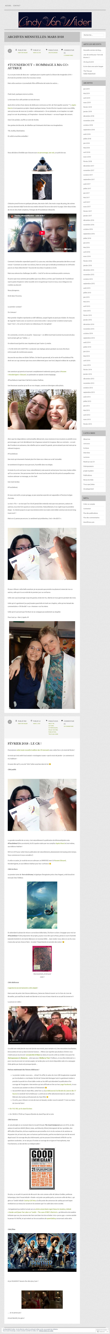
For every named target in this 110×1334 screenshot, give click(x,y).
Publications (52, 732)
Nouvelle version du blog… (92, 50)
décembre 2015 (88, 270)
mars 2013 (87, 419)
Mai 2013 (86, 410)
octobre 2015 (88, 279)
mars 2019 (87, 102)
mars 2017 (87, 206)
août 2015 (86, 288)
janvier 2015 (87, 320)
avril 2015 (86, 306)
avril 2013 (86, 415)
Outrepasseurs (53, 727)
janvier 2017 (87, 216)
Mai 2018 (86, 148)
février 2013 (87, 424)
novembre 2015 (88, 274)
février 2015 (87, 315)
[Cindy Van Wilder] (55, 21)
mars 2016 (87, 256)
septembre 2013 (89, 392)
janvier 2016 (87, 265)
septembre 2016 (89, 234)
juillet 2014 (87, 347)
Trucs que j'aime (53, 734)
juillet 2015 (87, 292)
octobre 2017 (88, 175)
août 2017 (86, 184)
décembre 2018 (88, 116)
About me (51, 723)
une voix (51, 152)
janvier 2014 (87, 374)
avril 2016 (86, 252)
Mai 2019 (86, 93)
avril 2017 (86, 202)
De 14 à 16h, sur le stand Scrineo (21, 1108)
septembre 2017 (89, 179)
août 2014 (86, 342)
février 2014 (87, 369)
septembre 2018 (89, 129)
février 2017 (87, 211)
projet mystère (53, 729)
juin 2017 (86, 193)
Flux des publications (90, 513)
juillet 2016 (87, 238)
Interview (86, 452)
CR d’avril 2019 (88, 62)
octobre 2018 (88, 125)
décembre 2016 (88, 220)
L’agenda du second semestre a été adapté (23, 988)
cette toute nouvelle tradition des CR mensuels (33, 750)
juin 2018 (86, 143)
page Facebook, (65, 1084)
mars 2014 (87, 365)
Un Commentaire (68, 726)
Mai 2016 (86, 247)
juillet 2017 (87, 188)
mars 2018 (87, 157)
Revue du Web (88, 480)
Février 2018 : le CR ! (24, 743)
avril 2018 (86, 152)
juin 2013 (86, 406)
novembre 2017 (88, 170)
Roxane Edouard (60, 860)
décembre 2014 (88, 324)
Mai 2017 (86, 197)
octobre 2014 (88, 333)
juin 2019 (86, 89)
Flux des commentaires (91, 517)
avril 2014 (86, 360)
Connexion (87, 508)
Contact (16, 5)
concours (86, 443)
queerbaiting (51, 1218)
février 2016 (87, 261)
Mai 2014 (86, 356)
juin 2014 (86, 351)
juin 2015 (86, 297)
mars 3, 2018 (36, 723)
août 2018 (86, 134)
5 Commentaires (68, 55)
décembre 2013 (88, 378)
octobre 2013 (88, 388)
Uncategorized (52, 52)
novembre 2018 (88, 120)
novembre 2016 (88, 225)
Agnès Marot (60, 843)
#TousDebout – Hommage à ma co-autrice (38, 66)
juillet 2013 (87, 401)
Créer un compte (89, 504)
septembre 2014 (89, 338)
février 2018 (87, 161)
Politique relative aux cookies (46, 1330)
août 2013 (86, 397)
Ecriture (86, 448)
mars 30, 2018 (37, 52)
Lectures (51, 725)
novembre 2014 (88, 329)
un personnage (43, 152)
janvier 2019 (87, 111)
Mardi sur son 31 (89, 462)
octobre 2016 (88, 229)
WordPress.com (88, 522)
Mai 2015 (86, 302)
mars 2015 (87, 311)
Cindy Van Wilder (23, 52)
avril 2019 (86, 98)
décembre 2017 (88, 166)
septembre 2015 (89, 283)
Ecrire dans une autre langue (93, 66)
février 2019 (87, 107)
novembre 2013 (88, 383)
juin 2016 (86, 243)
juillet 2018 (87, 138)
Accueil (8, 5)
